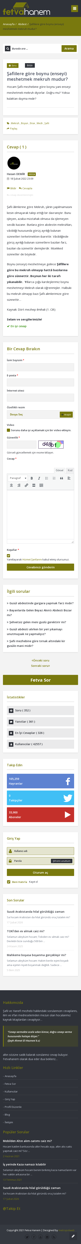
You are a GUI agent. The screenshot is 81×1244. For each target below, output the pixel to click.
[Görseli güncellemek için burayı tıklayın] (51, 445)
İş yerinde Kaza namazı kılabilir (24, 1164)
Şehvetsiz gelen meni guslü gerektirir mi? (37, 622)
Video (10, 425)
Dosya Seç (16, 414)
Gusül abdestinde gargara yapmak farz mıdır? (41, 603)
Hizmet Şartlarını (32, 559)
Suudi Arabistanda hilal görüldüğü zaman (35, 911)
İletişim (9, 1122)
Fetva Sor (40, 680)
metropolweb (67, 1230)
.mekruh (14, 123)
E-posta (12, 375)
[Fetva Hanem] (26, 8)
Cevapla (27, 188)
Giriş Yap (10, 1099)
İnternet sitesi (15, 390)
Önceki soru (41, 660)
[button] (18, 478)
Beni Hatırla (19, 882)
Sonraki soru (39, 666)
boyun (24, 123)
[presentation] (18, 478)
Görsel (59, 470)
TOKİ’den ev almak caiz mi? (25, 931)
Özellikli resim (16, 407)
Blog (7, 1114)
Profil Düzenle (13, 1107)
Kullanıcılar (11, 1091)
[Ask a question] (73, 1236)
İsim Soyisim (15, 360)
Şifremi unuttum (61, 860)
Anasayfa (9, 24)
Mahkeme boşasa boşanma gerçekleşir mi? (36, 955)
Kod (70, 470)
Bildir (30, 65)
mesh (40, 123)
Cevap (12, 458)
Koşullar (13, 550)
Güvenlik (13, 437)
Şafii (46, 123)
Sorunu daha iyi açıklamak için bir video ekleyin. (41, 430)
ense (32, 123)
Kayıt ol (33, 881)
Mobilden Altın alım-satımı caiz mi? (27, 1141)
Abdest (22, 24)
